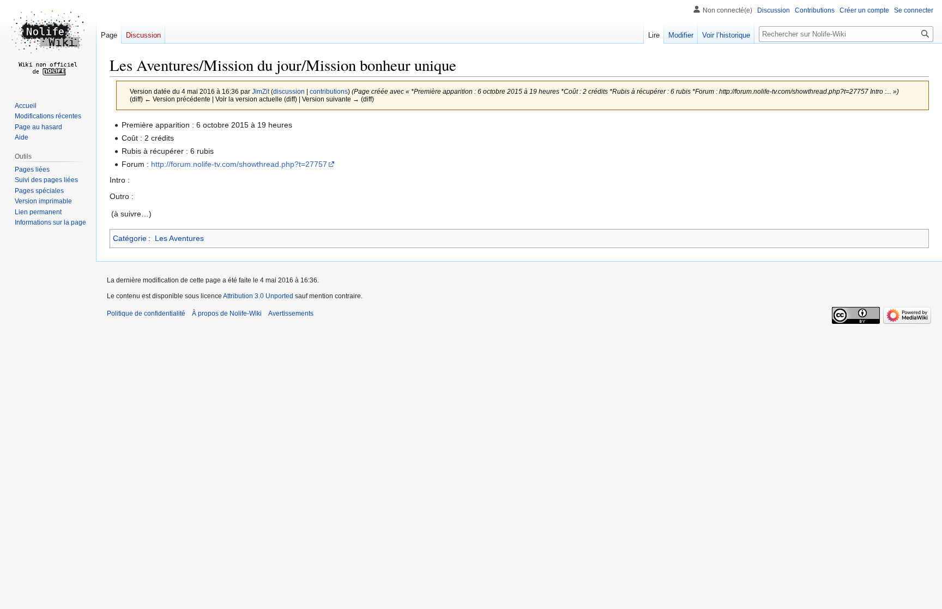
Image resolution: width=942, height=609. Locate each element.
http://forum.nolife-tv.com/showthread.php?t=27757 (239, 164)
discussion (289, 91)
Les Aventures (179, 238)
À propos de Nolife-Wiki (227, 313)
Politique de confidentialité (146, 313)
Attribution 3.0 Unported (258, 296)
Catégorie (130, 238)
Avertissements (290, 313)
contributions (329, 91)
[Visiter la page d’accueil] (48, 43)
